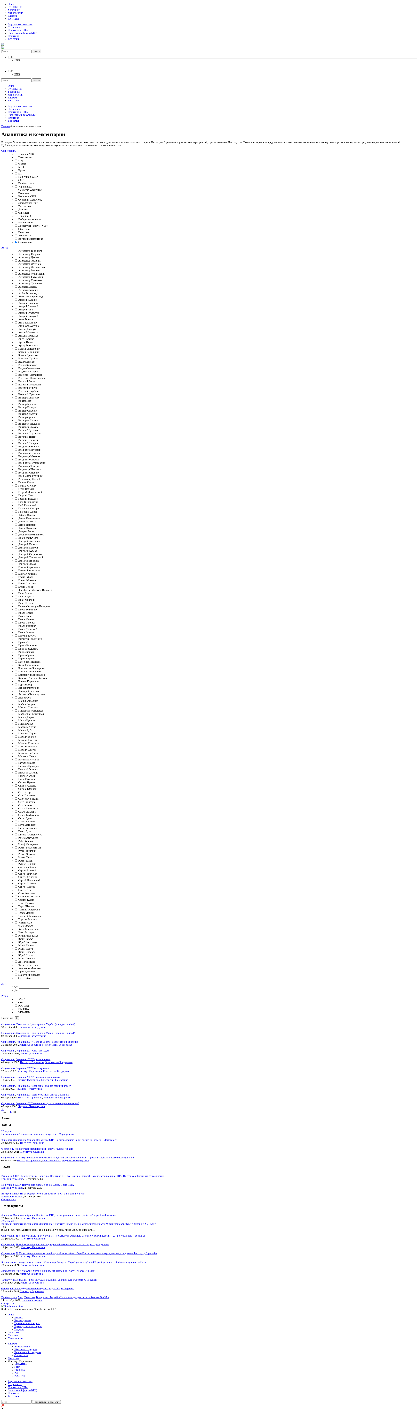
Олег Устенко (25, 805)
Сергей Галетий (27, 870)
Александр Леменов (29, 264)
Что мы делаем (22, 1320)
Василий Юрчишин (29, 394)
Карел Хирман (26, 658)
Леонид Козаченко (28, 691)
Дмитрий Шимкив (28, 560)
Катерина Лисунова (29, 661)
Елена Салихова (27, 583)
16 (8, 1112)
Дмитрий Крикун (28, 547)
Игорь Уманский (27, 629)
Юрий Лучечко (26, 945)
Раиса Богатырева (28, 837)
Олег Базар (24, 792)
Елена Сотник (26, 586)
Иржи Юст (24, 642)
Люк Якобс (24, 697)
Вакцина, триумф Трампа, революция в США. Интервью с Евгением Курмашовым (117, 1176)
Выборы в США (27, 196)
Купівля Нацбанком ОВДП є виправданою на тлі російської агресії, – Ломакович (71, 1140)
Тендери (19, 1329)
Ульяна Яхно (25, 922)
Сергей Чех (24, 890)
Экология (23, 193)
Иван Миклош (26, 599)
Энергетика (24, 206)
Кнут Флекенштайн (29, 665)
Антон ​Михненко (28, 335)
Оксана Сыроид (27, 785)
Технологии (25, 157)
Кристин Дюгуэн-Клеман (32, 678)
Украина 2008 (26, 154)
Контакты (13, 18)
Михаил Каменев (28, 740)
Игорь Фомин (26, 632)
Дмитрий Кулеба (27, 550)
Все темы (13, 39)
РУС (10, 57)
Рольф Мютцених (28, 844)
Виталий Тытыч (27, 436)
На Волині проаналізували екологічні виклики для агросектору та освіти (56, 1279)
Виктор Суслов (26, 417)
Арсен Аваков (26, 339)
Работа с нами (22, 1346)
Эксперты (13, 1332)
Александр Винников (30, 250)
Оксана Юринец (27, 789)
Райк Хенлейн (26, 841)
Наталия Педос (26, 762)
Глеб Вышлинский (28, 502)
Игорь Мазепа (26, 619)
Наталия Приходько (29, 766)
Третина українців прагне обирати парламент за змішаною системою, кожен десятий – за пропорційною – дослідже (80, 1235)
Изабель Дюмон (27, 635)
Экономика (24, 235)
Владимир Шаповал (29, 469)
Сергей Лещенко (27, 877)
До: (16, 990)
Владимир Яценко (28, 472)
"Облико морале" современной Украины (55, 1041)
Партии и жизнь (41, 1059)
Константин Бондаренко (31, 668)
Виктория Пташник (29, 423)
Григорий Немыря (28, 508)
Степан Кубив (26, 899)
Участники (14, 9)
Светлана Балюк (27, 867)
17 (11, 1112)
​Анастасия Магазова (29, 968)
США (21, 1002)
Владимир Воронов (29, 446)
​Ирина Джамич (26, 971)
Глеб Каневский (27, 505)
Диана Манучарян (28, 537)
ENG (17, 60)
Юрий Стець (25, 955)
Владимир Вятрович (29, 449)
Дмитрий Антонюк (29, 541)
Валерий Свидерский (30, 384)
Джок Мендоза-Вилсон (31, 534)
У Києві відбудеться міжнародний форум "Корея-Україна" (42, 1148)
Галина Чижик (26, 482)
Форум (22, 163)
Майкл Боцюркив (28, 700)
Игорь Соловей (26, 622)
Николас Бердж (26, 775)
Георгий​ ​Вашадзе (28, 498)
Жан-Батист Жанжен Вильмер (35, 590)
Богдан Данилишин (29, 352)
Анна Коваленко (27, 322)
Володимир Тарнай (29, 479)
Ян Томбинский (27, 961)
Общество (24, 229)
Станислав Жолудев (29, 896)
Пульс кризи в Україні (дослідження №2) (52, 1024)
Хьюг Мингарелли (28, 929)
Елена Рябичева (27, 580)
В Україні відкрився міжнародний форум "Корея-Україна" (62, 1270)
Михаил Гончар (27, 736)
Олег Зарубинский (28, 798)
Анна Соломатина (28, 325)
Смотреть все (8, 1199)
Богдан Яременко (28, 355)
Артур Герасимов (28, 345)
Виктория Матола (28, 420)
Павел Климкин (27, 821)
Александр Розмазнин (30, 277)
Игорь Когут (25, 616)
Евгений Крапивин (29, 567)
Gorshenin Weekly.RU (30, 189)
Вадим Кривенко (27, 365)
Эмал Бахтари (26, 932)
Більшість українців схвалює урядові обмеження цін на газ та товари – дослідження (62, 1244)
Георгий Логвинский (30, 492)
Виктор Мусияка (27, 404)
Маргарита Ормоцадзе (30, 710)
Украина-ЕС (25, 216)
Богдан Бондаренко (29, 348)
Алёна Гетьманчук (28, 293)
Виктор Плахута (27, 407)
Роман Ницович (27, 850)
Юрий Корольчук (28, 942)
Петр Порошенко (27, 828)
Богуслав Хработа (28, 358)
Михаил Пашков (27, 746)
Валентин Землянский (30, 374)
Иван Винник (26, 593)
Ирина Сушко (26, 655)
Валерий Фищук (27, 387)
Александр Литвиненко (31, 267)
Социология (15, 27)
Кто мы (18, 1317)
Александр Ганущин (29, 254)
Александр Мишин (29, 270)
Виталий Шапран (28, 443)
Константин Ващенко (30, 671)
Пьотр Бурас (25, 831)
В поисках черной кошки (46, 1077)
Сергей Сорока (26, 886)
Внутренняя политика (20, 24)
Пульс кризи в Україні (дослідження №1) (52, 1033)
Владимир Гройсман (29, 453)
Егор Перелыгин (27, 573)
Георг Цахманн (26, 489)
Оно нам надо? (40, 1050)
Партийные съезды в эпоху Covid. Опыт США (48, 1184)
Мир (20, 160)
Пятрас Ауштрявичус (30, 834)
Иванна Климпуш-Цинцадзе (34, 606)
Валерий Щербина (28, 391)
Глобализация (26, 183)
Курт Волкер (25, 684)
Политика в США (18, 30)
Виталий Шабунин (28, 440)
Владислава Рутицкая (30, 475)
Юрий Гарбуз (25, 939)
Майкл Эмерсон (27, 704)
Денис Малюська (27, 521)
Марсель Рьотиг (27, 727)
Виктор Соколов (27, 410)
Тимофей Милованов (30, 916)
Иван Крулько (26, 596)
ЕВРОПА (23, 1009)
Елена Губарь (25, 577)
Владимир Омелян (28, 459)
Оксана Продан (27, 782)
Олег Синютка (26, 802)
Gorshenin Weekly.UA (30, 199)
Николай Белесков (28, 769)
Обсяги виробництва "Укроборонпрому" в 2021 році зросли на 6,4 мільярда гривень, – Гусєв (94, 1262)
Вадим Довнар (26, 361)
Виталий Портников (29, 433)
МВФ (21, 167)
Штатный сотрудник (25, 1349)
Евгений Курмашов (29, 570)
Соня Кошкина (26, 893)
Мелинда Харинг (28, 733)
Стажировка (21, 1355)
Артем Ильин (25, 342)
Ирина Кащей (26, 652)
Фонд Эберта (25, 925)
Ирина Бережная (27, 645)
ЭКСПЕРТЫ (15, 7)
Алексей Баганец (27, 286)
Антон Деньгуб (27, 329)
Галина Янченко (27, 485)
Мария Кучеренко (28, 720)
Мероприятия (15, 12)
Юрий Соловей (26, 952)
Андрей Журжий (27, 299)
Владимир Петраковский (32, 462)
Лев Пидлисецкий (28, 687)
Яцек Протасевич (28, 965)
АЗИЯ (21, 999)
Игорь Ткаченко (27, 625)
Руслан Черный (27, 864)
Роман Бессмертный (29, 847)
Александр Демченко (30, 257)
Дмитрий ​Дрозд (27, 564)
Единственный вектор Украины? (50, 1094)
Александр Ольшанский (31, 273)
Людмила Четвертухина (31, 694)
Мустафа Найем (27, 756)
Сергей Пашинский (29, 880)
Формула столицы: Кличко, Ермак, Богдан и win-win (56, 1193)
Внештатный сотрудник (27, 1352)
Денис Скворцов (27, 528)
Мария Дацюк (26, 717)
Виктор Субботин (28, 414)
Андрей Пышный (28, 306)
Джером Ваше (26, 531)
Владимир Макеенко (29, 456)
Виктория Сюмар (28, 427)
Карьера (12, 15)
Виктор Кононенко (29, 397)
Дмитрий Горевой (28, 544)
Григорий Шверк (27, 511)
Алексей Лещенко (28, 290)
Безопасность (25, 222)
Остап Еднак (25, 818)
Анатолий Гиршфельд (30, 296)
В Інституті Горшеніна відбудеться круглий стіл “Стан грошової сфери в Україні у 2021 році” (104, 1224)
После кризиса (40, 1068)
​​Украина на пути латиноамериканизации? (55, 1103)
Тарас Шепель (26, 906)
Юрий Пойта (25, 948)
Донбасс (23, 209)
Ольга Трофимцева (29, 815)
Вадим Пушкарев (28, 371)
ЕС (20, 173)
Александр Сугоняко (30, 280)
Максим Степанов (28, 707)
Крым (21, 170)
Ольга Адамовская (28, 808)
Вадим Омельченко (29, 368)
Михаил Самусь (27, 749)
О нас (11, 4)
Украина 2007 (26, 186)
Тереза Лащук (26, 912)
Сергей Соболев (27, 883)
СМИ (21, 180)
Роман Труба (25, 857)
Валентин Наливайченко (32, 378)
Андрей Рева (25, 309)
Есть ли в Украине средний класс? (51, 1085)
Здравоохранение (28, 203)
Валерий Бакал (26, 381)
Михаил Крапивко (28, 743)
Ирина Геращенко (28, 648)
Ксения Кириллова (29, 681)
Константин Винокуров (31, 674)
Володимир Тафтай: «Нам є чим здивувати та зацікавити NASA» (72, 1297)
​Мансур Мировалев (29, 974)
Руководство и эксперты (28, 1326)
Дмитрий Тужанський (30, 557)
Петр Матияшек (27, 824)
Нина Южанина (27, 779)
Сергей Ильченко (28, 873)
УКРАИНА (24, 1012)
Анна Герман (25, 319)
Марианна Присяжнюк (31, 714)
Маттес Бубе (25, 730)
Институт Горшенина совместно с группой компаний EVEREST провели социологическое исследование (75, 1157)
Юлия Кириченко (28, 935)
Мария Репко (25, 723)
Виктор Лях (25, 400)
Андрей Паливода (28, 303)
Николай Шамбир (28, 772)
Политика (13, 36)
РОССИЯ (23, 1005)
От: (16, 986)
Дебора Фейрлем (27, 515)
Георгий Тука (25, 495)
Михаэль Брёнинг (28, 753)
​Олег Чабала (25, 978)
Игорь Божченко (27, 609)
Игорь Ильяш (25, 612)
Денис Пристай (27, 524)
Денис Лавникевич (29, 518)
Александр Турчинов (30, 283)
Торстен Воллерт (27, 919)
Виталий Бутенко (28, 430)
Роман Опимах (26, 854)
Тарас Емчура (26, 903)
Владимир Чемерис (29, 466)
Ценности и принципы (27, 1323)
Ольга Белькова (27, 811)
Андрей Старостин (29, 312)
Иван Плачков (26, 603)
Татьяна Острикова (29, 909)
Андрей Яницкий (28, 316)
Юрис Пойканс (26, 958)
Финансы (23, 212)
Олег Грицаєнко (27, 795)
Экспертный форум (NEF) (22, 33)
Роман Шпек (25, 860)
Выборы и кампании (29, 219)
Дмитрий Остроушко (30, 554)
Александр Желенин (29, 260)
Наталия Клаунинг (28, 759)
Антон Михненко (28, 332)
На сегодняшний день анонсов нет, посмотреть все (37, 1134)
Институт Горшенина (30, 639)
